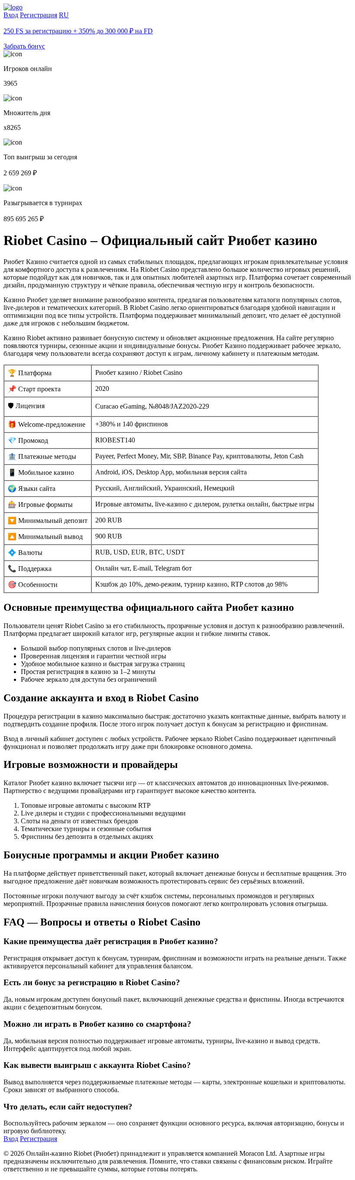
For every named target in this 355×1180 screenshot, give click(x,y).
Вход (10, 15)
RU (64, 15)
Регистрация (38, 15)
